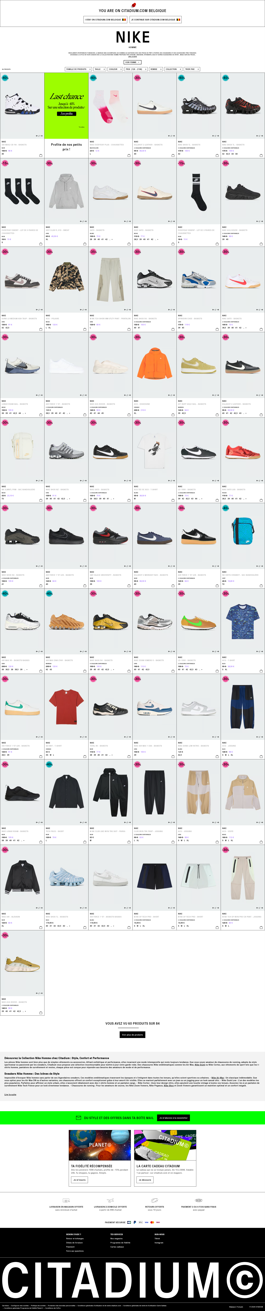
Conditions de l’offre (52, 1308)
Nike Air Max (217, 1077)
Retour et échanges (75, 1238)
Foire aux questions (75, 1251)
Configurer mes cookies (20, 1306)
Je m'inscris (79, 1179)
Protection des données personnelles (61, 1306)
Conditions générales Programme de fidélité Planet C (23, 1308)
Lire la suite (10, 1094)
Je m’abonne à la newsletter (173, 1117)
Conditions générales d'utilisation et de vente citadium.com (99, 1306)
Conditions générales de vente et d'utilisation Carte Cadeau (144, 1306)
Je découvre (145, 1179)
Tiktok (157, 1238)
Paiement (70, 1247)
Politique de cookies (38, 1306)
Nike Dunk (200, 1064)
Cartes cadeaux (117, 1247)
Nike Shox (169, 1085)
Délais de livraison (74, 1242)
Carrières (5, 1306)
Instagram (159, 1242)
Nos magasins (116, 1238)
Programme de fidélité (120, 1242)
